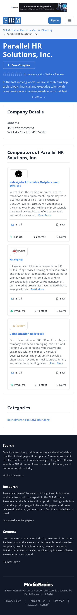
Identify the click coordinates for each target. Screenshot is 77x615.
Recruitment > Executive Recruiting (28, 419)
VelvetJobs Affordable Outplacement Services (35, 183)
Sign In (54, 20)
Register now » (11, 561)
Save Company (21, 65)
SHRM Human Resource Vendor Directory (27, 30)
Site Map (59, 601)
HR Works (16, 259)
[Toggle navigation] (69, 20)
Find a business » (13, 475)
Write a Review (54, 74)
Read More (44, 215)
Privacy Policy (13, 601)
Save (63, 224)
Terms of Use (37, 601)
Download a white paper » (18, 520)
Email (18, 224)
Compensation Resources (27, 333)
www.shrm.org (37, 604)
